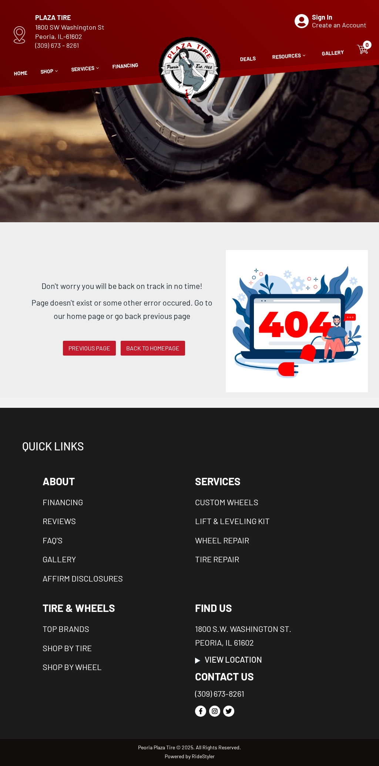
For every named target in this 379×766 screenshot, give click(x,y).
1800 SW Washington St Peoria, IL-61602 (69, 31)
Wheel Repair (222, 540)
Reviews (59, 521)
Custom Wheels (226, 502)
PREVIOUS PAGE (89, 348)
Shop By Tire (67, 648)
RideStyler (203, 756)
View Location (231, 659)
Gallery (59, 559)
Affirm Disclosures (83, 578)
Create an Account (339, 25)
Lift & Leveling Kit (232, 521)
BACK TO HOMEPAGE (153, 348)
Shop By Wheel (72, 667)
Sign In (322, 17)
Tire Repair (217, 559)
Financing (63, 502)
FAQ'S (53, 540)
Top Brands (66, 628)
